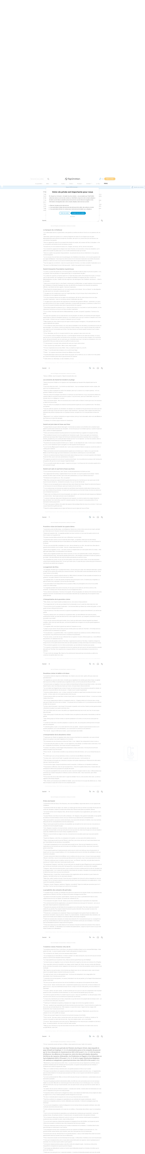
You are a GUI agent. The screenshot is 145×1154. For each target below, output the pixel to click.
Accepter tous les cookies (78, 36)
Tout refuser (72, 40)
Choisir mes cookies (65, 36)
